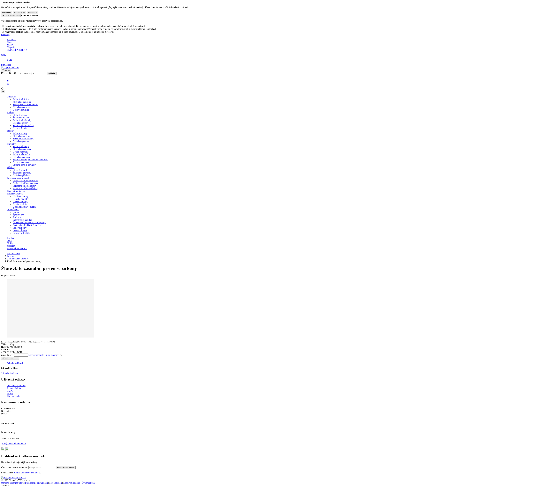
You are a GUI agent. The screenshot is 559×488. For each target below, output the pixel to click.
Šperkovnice (18, 214)
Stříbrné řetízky (20, 115)
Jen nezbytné (19, 13)
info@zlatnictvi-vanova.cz (14, 443)
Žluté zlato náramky (22, 149)
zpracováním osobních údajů (27, 472)
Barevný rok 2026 (21, 233)
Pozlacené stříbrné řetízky (24, 186)
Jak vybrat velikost (9, 373)
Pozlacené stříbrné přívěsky (25, 188)
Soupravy (17, 212)
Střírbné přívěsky (21, 170)
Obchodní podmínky (16, 385)
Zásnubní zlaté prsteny (23, 138)
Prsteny (10, 131)
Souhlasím (32, 13)
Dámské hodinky (21, 199)
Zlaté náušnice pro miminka (25, 104)
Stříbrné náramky (21, 146)
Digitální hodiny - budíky (24, 207)
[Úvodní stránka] (10, 67)
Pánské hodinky (20, 201)
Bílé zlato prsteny (21, 141)
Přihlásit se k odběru (65, 467)
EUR (9, 60)
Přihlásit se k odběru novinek (14, 467)
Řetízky (10, 112)
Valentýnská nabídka (22, 220)
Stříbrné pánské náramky (24, 165)
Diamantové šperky (16, 191)
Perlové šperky (19, 228)
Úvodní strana (88, 483)
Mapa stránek (55, 483)
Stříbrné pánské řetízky (23, 125)
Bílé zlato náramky (21, 157)
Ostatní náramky (20, 151)
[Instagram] (8, 81)
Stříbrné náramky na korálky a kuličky (30, 159)
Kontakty (11, 39)
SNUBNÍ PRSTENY (17, 50)
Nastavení (6, 13)
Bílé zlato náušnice (21, 107)
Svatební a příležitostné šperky (27, 225)
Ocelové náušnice (21, 110)
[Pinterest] (8, 84)
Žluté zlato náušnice (22, 102)
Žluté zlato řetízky (21, 117)
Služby (10, 44)
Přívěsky (11, 167)
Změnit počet (7, 355)
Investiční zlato (20, 230)
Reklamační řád (14, 388)
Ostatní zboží (13, 209)
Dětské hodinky (20, 204)
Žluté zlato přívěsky (22, 172)
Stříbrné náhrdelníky (22, 120)
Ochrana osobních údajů (12, 483)
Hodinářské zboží (15, 193)
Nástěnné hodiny (20, 196)
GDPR (10, 391)
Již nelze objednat (10, 358)
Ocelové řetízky (20, 128)
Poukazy (17, 217)
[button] (3, 55)
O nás (9, 42)
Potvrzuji (5, 34)
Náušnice (11, 96)
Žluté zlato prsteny (21, 136)
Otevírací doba (14, 396)
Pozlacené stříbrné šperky (18, 178)
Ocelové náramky (21, 162)
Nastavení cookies (71, 483)
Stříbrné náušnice (21, 99)
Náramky (11, 144)
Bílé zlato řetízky (20, 123)
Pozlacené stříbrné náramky (25, 183)
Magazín (11, 47)
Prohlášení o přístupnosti (36, 483)
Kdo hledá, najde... (10, 73)
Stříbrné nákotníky (21, 154)
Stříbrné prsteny (20, 133)
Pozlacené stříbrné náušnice (25, 180)
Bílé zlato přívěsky (21, 175)
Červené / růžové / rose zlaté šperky (29, 222)
